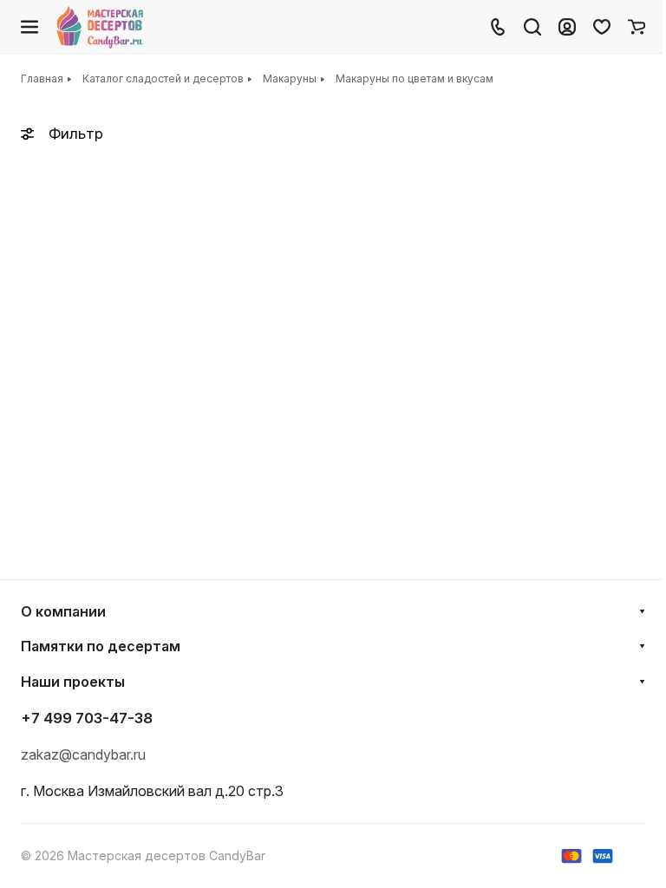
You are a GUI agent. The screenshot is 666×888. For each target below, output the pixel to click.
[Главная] (101, 27)
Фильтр (76, 133)
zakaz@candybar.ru (83, 754)
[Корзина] (636, 27)
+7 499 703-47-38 (87, 718)
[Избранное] (601, 27)
